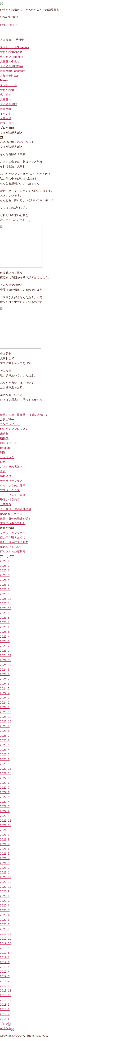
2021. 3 (5, 863)
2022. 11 (5, 773)
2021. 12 (5, 820)
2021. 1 (5, 872)
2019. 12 (5, 933)
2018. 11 (5, 995)
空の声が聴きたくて (12, 537)
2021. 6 (5, 848)
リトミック (7, 457)
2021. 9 (5, 834)
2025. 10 (5, 608)
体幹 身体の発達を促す (15, 518)
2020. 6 (5, 905)
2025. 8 (5, 617)
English (5, 447)
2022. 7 (5, 787)
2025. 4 (5, 636)
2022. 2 (5, 811)
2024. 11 (5, 660)
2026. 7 (5, 565)
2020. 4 (5, 915)
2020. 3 (5, 919)
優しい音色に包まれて (14, 542)
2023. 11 (5, 716)
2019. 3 (5, 976)
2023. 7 (5, 735)
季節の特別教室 (10, 499)
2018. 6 (5, 1018)
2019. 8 (5, 952)
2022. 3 (5, 806)
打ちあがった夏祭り (12, 551)
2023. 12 (5, 712)
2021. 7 (5, 844)
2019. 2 (5, 981)
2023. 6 (5, 740)
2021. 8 (5, 839)
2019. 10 (5, 943)
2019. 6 (5, 962)
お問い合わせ (8, 24)
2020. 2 (5, 924)
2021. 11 (5, 825)
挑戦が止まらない (11, 546)
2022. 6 (5, 792)
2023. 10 (5, 721)
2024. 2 (5, 702)
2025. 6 (5, 627)
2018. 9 (5, 1004)
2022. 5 (5, 797)
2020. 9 (5, 891)
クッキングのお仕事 (12, 485)
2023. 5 (5, 745)
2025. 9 (5, 613)
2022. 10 (5, 778)
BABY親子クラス (11, 513)
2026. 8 (5, 561)
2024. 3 (5, 697)
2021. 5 (5, 853)
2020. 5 (5, 910)
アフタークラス (10, 490)
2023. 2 (5, 759)
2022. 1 (5, 815)
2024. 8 (5, 674)
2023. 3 (5, 754)
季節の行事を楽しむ (12, 523)
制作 (3, 452)
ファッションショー (12, 532)
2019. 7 (5, 957)
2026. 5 (5, 575)
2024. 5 (5, 688)
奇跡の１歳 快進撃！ (14, 414)
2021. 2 (5, 867)
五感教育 (5, 504)
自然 (3, 462)
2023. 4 (5, 749)
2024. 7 (5, 679)
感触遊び (5, 476)
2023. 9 (5, 726)
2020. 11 (5, 881)
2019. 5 (5, 966)
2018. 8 (5, 1009)
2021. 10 (5, 830)
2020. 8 (5, 896)
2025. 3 (5, 641)
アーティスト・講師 (12, 495)
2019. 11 (5, 938)
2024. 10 (5, 664)
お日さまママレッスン (14, 428)
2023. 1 (5, 764)
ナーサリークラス (11, 480)
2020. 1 (5, 929)
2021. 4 (5, 858)
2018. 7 (5, 1014)
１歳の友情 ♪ (38, 414)
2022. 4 (5, 801)
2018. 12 (5, 990)
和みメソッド (25, 141)
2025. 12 (5, 598)
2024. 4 (5, 693)
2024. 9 (5, 669)
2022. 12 (5, 768)
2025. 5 (5, 631)
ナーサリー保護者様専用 (15, 509)
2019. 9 (5, 948)
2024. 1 (5, 707)
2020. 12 (5, 877)
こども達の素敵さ (11, 466)
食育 (3, 471)
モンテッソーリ (10, 424)
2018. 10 (5, 999)
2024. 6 (5, 683)
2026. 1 (5, 594)
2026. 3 (5, 584)
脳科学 (4, 438)
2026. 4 (5, 579)
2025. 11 (5, 603)
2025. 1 (5, 650)
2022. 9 (5, 782)
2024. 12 (5, 655)
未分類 (4, 433)
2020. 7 (5, 900)
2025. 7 (5, 622)
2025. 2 (5, 646)
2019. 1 (5, 985)
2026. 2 (5, 589)
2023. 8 (5, 730)
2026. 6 (5, 570)
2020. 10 (5, 886)
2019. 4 (5, 971)
